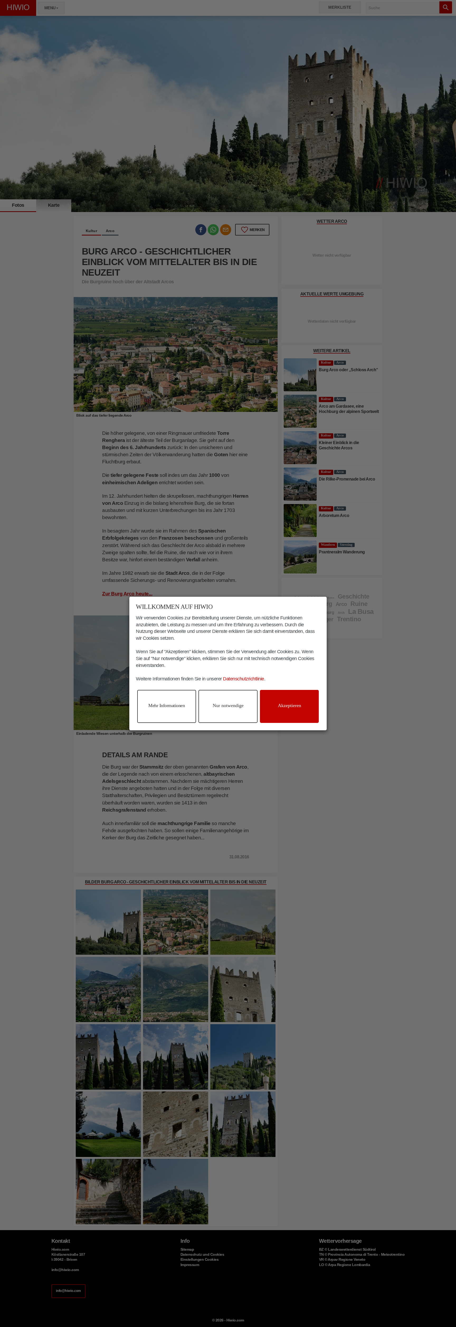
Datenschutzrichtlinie (243, 678)
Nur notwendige (228, 705)
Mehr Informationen (166, 705)
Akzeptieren (289, 705)
